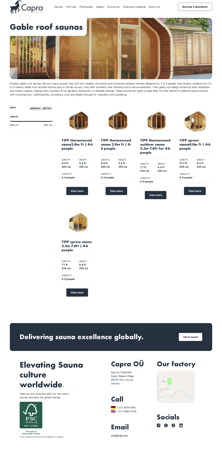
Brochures (113, 6)
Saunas (58, 6)
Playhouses (86, 6)
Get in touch (190, 337)
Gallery (100, 6)
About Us (154, 6)
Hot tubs (71, 6)
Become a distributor (195, 6)
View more (77, 190)
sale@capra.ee (119, 435)
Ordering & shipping (134, 6)
